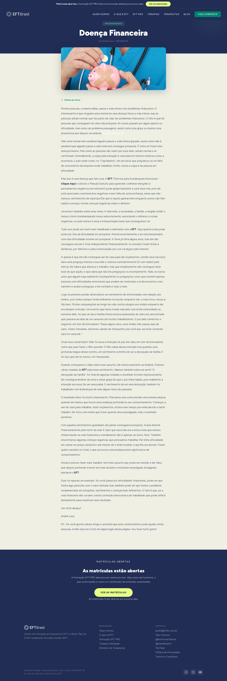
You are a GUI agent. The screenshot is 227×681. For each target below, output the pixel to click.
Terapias (153, 14)
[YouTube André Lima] (200, 672)
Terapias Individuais (109, 643)
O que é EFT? (106, 635)
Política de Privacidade (168, 652)
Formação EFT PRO (109, 639)
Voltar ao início (72, 100)
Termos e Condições (167, 656)
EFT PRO (138, 14)
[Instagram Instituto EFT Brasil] (186, 672)
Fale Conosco (207, 14)
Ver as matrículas (158, 4)
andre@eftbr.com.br (166, 630)
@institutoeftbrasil (166, 639)
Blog (187, 14)
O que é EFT (121, 14)
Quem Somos (101, 14)
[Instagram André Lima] (193, 672)
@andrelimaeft (164, 643)
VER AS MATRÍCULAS (113, 592)
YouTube (160, 648)
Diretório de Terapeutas (112, 648)
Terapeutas (171, 14)
